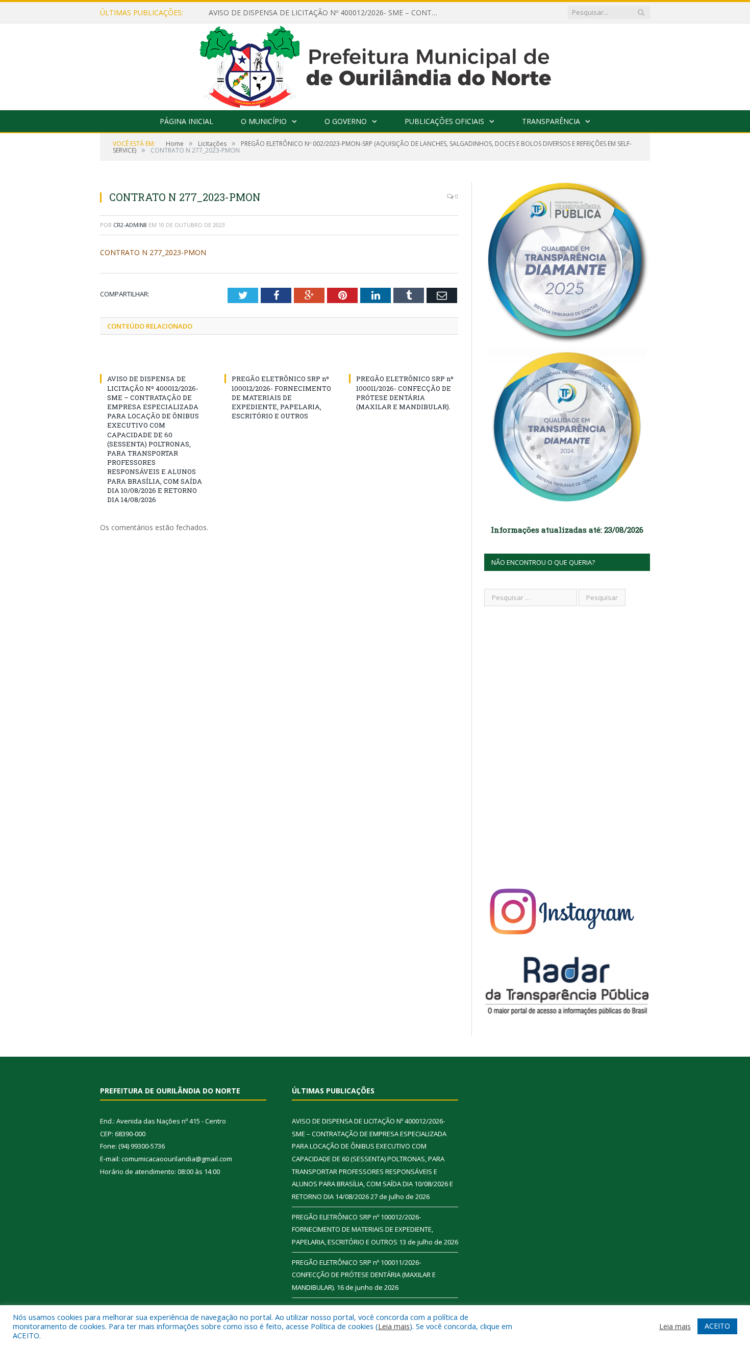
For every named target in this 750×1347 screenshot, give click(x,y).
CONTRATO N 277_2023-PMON (153, 252)
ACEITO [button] (717, 1326)
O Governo (345, 121)
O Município (264, 121)
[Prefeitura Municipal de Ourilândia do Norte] (375, 65)
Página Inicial (186, 121)
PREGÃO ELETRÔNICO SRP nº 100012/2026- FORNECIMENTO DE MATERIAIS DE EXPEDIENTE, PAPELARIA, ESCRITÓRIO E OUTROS (281, 397)
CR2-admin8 (130, 225)
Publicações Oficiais (444, 121)
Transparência (551, 121)
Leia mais (394, 1326)
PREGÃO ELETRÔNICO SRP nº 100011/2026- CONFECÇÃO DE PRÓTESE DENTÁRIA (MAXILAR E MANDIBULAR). (405, 392)
